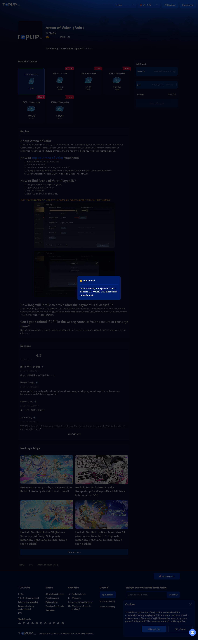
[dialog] (99, 288)
